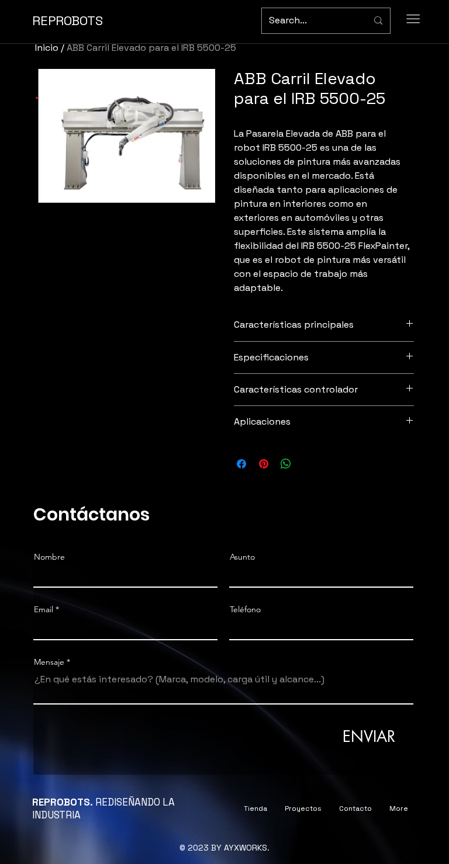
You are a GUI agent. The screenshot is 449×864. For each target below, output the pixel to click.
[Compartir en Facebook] (241, 464)
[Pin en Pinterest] (264, 464)
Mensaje (49, 662)
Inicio (46, 47)
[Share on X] (308, 464)
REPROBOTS (67, 20)
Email (43, 609)
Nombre (49, 557)
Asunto (242, 557)
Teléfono (245, 609)
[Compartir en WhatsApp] (286, 464)
